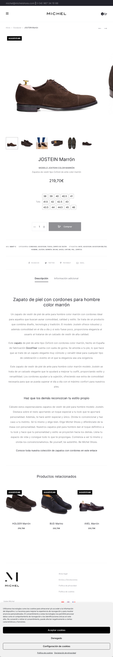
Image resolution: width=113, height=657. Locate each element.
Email (82, 263)
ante (80, 246)
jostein (41, 249)
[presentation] (7, 503)
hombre (34, 249)
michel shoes (58, 249)
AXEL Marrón (91, 523)
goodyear (87, 246)
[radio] (44, 196)
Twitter (51, 263)
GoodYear (31, 347)
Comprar (67, 226)
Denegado (56, 638)
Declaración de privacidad (65, 653)
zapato (18, 342)
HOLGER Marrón (21, 523)
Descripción (41, 278)
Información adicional (66, 278)
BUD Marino (56, 523)
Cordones (33, 246)
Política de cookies (45, 653)
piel (73, 249)
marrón (48, 249)
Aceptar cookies (56, 630)
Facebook (35, 263)
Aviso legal (63, 574)
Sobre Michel (9, 601)
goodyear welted (99, 246)
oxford (68, 249)
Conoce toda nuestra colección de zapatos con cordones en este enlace (56, 450)
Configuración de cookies (56, 646)
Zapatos (78, 249)
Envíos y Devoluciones (68, 580)
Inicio (8, 28)
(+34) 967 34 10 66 (47, 3)
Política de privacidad (68, 585)
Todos (49, 246)
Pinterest (67, 263)
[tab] (41, 278)
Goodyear (17, 28)
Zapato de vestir (60, 246)
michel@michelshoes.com (20, 3)
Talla (38, 202)
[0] (105, 13)
